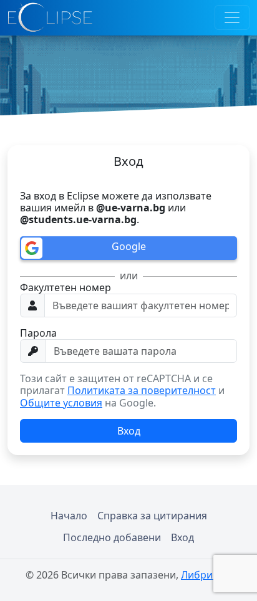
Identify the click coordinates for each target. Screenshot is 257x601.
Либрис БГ (206, 575)
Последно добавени (112, 537)
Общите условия (61, 403)
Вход (182, 537)
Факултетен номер (65, 288)
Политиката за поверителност (141, 390)
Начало (69, 515)
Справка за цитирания (152, 515)
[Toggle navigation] (232, 17)
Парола (38, 333)
